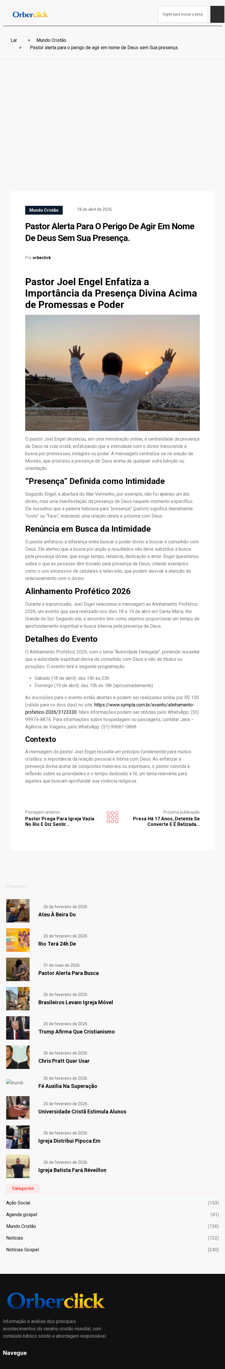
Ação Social (18, 1203)
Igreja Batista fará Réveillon (72, 1170)
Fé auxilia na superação (67, 1086)
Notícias (14, 1238)
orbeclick (42, 257)
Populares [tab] (16, 886)
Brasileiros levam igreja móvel (75, 1002)
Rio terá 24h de (57, 944)
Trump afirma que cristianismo (76, 1032)
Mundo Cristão (51, 40)
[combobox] (183, 14)
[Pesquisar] (217, 14)
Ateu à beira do (57, 914)
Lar (14, 40)
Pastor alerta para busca (68, 973)
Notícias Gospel (22, 1249)
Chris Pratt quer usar (64, 1061)
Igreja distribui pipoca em (69, 1141)
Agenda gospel (21, 1214)
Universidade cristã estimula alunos (82, 1111)
